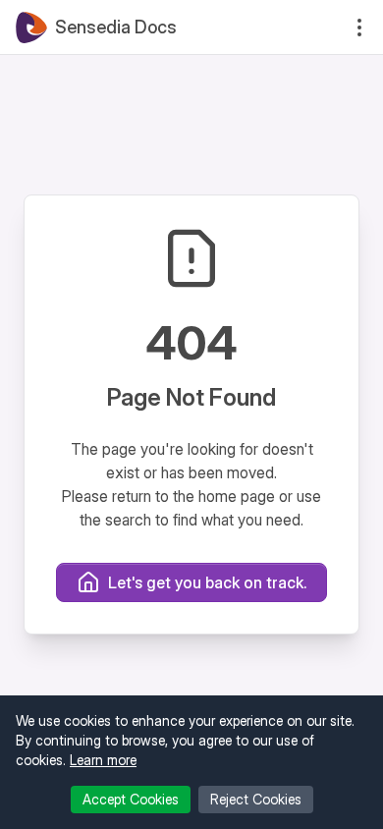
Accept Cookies (130, 799)
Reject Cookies (255, 799)
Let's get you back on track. (207, 582)
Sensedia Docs (116, 27)
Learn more (103, 759)
